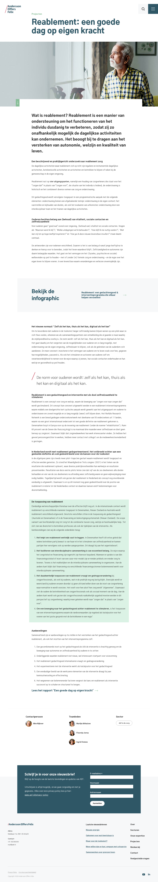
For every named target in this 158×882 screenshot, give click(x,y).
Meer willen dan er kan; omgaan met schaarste (106, 847)
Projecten (135, 842)
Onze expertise (137, 836)
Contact (134, 853)
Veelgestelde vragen (139, 859)
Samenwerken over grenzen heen (100, 852)
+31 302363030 (13, 842)
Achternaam (95, 792)
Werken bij (135, 847)
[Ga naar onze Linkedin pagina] (149, 874)
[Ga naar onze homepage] (20, 824)
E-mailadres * (96, 774)
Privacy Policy (12, 872)
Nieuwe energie (92, 830)
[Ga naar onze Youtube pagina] (143, 874)
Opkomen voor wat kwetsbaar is (100, 835)
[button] (143, 9)
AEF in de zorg (124, 723)
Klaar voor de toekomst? (96, 841)
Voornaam (94, 783)
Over (132, 824)
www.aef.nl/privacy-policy (36, 795)
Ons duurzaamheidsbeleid (27, 872)
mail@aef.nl (12, 845)
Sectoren (134, 830)
